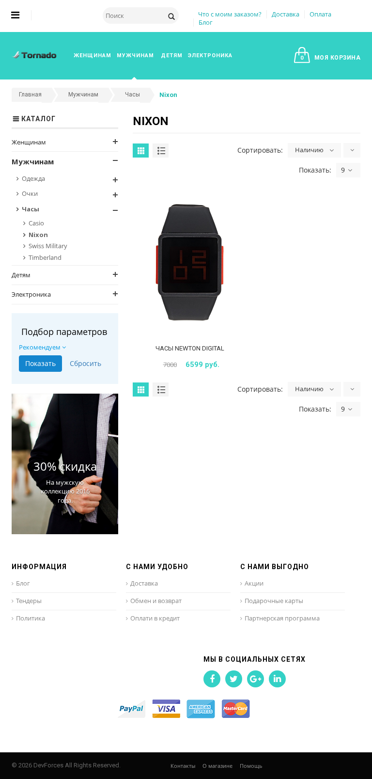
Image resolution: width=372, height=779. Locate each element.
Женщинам (29, 142)
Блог (206, 22)
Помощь (251, 765)
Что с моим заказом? (230, 14)
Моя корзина (330, 57)
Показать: (315, 170)
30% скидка (65, 466)
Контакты (182, 765)
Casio (36, 223)
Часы (30, 209)
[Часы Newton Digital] (189, 264)
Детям (21, 274)
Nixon (38, 234)
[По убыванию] (351, 150)
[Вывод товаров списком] (161, 150)
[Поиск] (171, 15)
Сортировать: (260, 150)
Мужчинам (33, 161)
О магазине (217, 765)
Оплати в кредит (155, 618)
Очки (30, 193)
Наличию (309, 149)
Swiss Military (48, 245)
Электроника (31, 294)
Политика (30, 618)
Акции (254, 583)
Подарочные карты (274, 600)
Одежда (33, 178)
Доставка (285, 14)
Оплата (320, 14)
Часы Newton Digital (189, 348)
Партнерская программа (282, 618)
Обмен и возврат (156, 600)
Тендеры (29, 600)
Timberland (45, 257)
